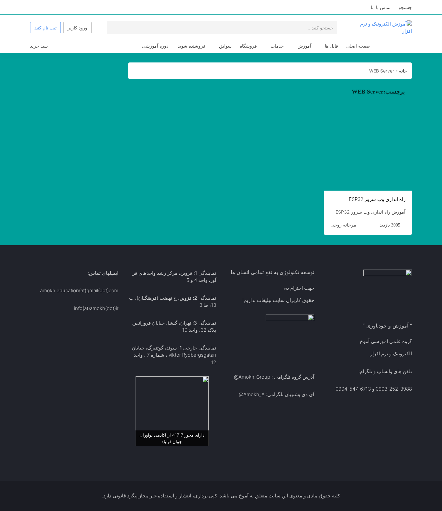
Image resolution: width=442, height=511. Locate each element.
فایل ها (331, 46)
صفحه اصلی (358, 46)
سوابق (225, 46)
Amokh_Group (254, 377)
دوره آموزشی (155, 46)
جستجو (405, 7)
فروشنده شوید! (190, 46)
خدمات (277, 46)
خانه (403, 70)
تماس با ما (381, 7)
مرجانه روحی (343, 225)
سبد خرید (39, 46)
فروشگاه (248, 46)
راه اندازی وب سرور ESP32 (377, 199)
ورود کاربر (77, 27)
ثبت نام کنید (45, 27)
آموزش (304, 46)
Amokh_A (254, 394)
